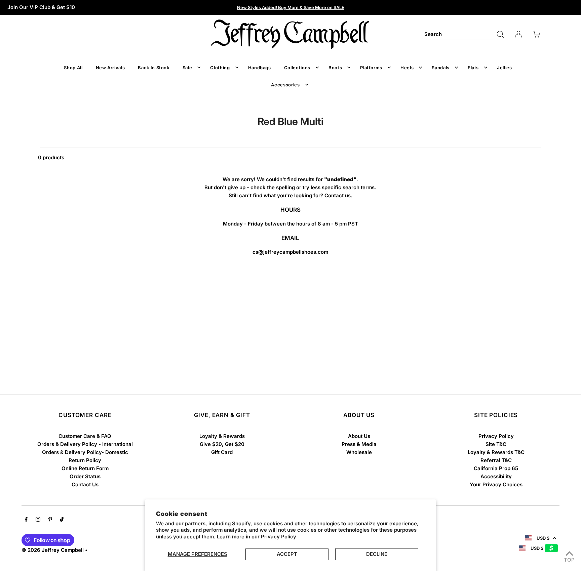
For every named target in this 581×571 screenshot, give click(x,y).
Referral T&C (496, 460)
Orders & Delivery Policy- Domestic (85, 452)
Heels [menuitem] (407, 67)
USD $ (543, 538)
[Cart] (536, 34)
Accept (287, 554)
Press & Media (359, 444)
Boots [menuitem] (335, 67)
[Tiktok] (62, 520)
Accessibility (496, 476)
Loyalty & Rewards (222, 436)
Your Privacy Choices (496, 484)
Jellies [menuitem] (504, 67)
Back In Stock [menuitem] (153, 67)
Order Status (85, 476)
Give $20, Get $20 (222, 444)
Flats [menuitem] (473, 67)
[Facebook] (26, 520)
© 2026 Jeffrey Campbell (53, 550)
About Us (359, 436)
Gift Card (222, 452)
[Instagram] (38, 520)
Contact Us (85, 484)
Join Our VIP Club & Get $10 (41, 7)
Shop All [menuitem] (73, 67)
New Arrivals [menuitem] (110, 67)
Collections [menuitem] (297, 67)
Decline (376, 554)
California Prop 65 (496, 468)
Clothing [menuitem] (220, 67)
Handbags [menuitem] (259, 67)
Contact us (337, 195)
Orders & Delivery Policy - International (85, 444)
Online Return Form (85, 468)
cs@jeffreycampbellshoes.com (290, 252)
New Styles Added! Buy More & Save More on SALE (290, 7)
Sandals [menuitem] (441, 67)
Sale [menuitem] (187, 67)
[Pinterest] (50, 520)
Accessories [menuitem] (285, 84)
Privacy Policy (278, 536)
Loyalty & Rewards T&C (496, 452)
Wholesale (359, 452)
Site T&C (496, 444)
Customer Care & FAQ (85, 436)
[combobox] (458, 34)
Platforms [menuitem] (371, 67)
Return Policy (85, 460)
